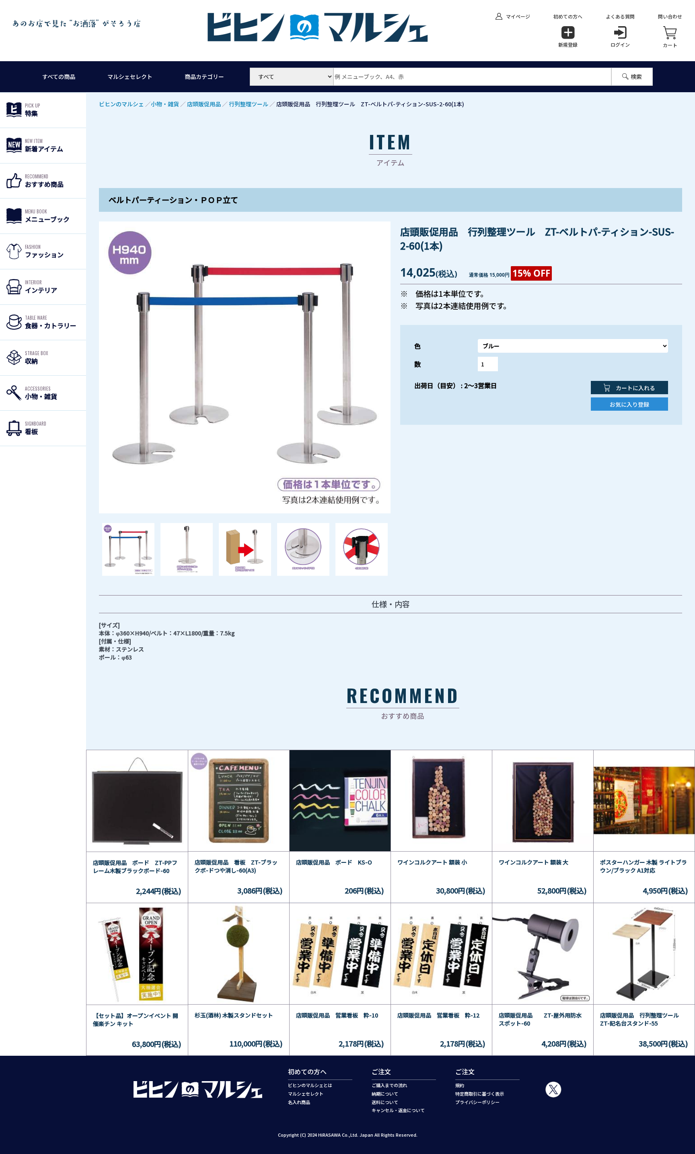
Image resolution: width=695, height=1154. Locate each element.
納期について (385, 1093)
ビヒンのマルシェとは (310, 1085)
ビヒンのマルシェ (121, 104)
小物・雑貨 (165, 104)
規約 (459, 1085)
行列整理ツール (248, 104)
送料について (385, 1102)
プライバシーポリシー (477, 1102)
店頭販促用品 (204, 104)
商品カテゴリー (204, 76)
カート (670, 44)
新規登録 (568, 44)
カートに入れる (635, 388)
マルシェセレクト (129, 76)
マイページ (518, 16)
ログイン (620, 44)
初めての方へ (567, 16)
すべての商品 (58, 76)
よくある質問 (620, 16)
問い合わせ (670, 16)
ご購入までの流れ (389, 1085)
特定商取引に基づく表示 (479, 1093)
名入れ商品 (299, 1102)
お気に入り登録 (629, 404)
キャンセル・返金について (398, 1110)
